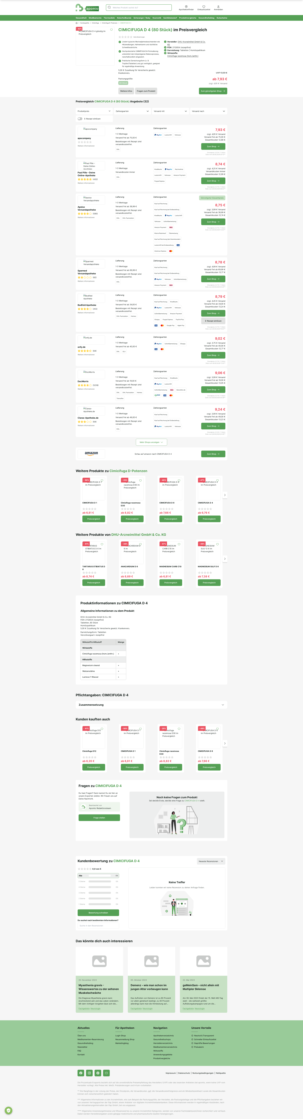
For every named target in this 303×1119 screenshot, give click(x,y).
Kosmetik (157, 18)
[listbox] (94, 111)
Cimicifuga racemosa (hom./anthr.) (182, 56)
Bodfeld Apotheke (87, 305)
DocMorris (83, 381)
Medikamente (95, 18)
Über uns (82, 1035)
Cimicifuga (95, 23)
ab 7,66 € (165, 512)
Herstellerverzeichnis (163, 1043)
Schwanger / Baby (142, 18)
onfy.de (81, 347)
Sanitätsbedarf (170, 18)
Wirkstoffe (158, 1051)
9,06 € (220, 373)
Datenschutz (184, 1073)
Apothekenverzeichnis (163, 1035)
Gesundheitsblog (206, 18)
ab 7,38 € (204, 576)
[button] (224, 495)
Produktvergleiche (187, 18)
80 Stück (123, 83)
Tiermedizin (109, 18)
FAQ (79, 1051)
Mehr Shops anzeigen (149, 442)
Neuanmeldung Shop (124, 1039)
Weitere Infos (126, 91)
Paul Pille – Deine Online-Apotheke (86, 174)
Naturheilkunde (124, 18)
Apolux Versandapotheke (87, 208)
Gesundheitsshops (162, 1039)
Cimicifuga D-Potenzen (109, 23)
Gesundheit (81, 18)
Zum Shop (211, 146)
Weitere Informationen (86, 146)
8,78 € (220, 262)
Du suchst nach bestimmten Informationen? (98, 920)
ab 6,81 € (88, 512)
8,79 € (220, 297)
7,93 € (220, 130)
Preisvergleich (93, 519)
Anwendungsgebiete (162, 1054)
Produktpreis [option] (83, 111)
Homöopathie (84, 23)
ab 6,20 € (88, 761)
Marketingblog (122, 1043)
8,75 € (220, 205)
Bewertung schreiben (98, 913)
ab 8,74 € (88, 576)
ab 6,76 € (204, 512)
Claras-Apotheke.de (88, 418)
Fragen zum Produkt (146, 91)
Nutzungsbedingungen (203, 1073)
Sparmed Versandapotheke (87, 272)
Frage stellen (99, 818)
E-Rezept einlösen (92, 119)
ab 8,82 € (127, 512)
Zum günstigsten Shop (211, 91)
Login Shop (120, 1035)
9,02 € (220, 339)
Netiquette (221, 1073)
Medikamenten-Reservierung (91, 1039)
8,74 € (220, 164)
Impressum (171, 1073)
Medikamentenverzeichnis (165, 1047)
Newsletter (82, 1047)
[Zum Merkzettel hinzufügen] (111, 29)
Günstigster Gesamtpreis (212, 198)
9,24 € (220, 409)
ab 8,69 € (127, 576)
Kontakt (81, 1054)
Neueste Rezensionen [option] (208, 861)
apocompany (84, 138)
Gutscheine (222, 18)
